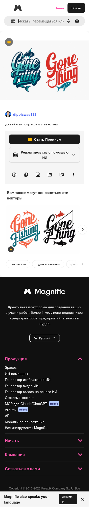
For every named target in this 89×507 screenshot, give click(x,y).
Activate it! (67, 499)
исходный (33, 42)
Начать (12, 440)
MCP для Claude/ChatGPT (31, 403)
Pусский (44, 338)
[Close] (82, 499)
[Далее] (82, 229)
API (7, 415)
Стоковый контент (19, 397)
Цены (59, 7)
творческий (18, 264)
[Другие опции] (73, 175)
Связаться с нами (22, 468)
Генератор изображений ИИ (27, 379)
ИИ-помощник (16, 373)
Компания (15, 454)
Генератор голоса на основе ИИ (31, 391)
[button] (44, 338)
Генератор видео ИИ (22, 385)
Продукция (16, 359)
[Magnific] (44, 292)
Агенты (16, 409)
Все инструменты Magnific (26, 427)
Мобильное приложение (24, 421)
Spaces (11, 367)
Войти (76, 7)
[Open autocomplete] (11, 21)
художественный (48, 264)
